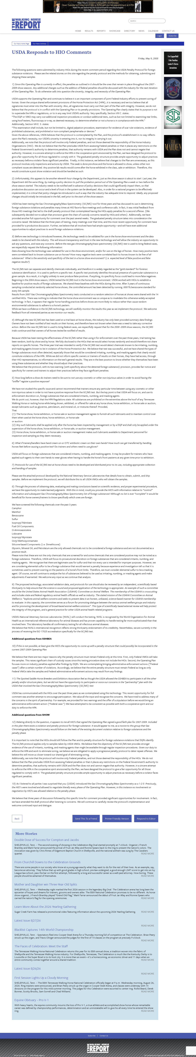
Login (159, 35)
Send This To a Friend (86, 818)
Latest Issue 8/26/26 (27, 968)
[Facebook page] (169, 21)
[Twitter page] (174, 21)
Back (17, 818)
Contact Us (104, 1036)
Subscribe (172, 35)
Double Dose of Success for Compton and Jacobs (46, 839)
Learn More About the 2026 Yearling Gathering (45, 906)
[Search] (163, 21)
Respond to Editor (146, 818)
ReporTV (101, 30)
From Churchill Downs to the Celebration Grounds (47, 862)
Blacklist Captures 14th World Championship (43, 929)
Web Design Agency (37, 1055)
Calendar (153, 30)
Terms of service (20, 1055)
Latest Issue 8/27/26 (27, 920)
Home (78, 30)
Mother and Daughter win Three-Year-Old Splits (45, 884)
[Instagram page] (180, 21)
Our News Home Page (21, 43)
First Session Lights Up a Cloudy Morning (41, 977)
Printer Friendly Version (117, 818)
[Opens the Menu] (180, 30)
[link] (78, 30)
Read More (147, 853)
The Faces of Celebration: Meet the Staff (41, 946)
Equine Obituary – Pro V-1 (31, 1000)
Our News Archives (39, 43)
